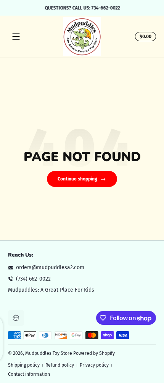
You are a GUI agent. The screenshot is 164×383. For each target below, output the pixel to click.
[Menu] (16, 37)
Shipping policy (24, 365)
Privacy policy (94, 365)
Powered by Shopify (94, 353)
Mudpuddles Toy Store (48, 353)
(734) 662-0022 (33, 279)
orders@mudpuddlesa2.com (50, 267)
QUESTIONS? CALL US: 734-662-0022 (82, 7)
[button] (144, 36)
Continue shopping (77, 179)
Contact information (29, 374)
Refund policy (59, 365)
